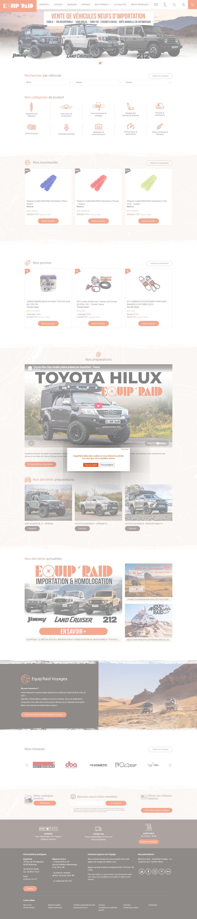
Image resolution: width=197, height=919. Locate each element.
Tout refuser (125, 449)
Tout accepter (90, 465)
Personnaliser (107, 465)
